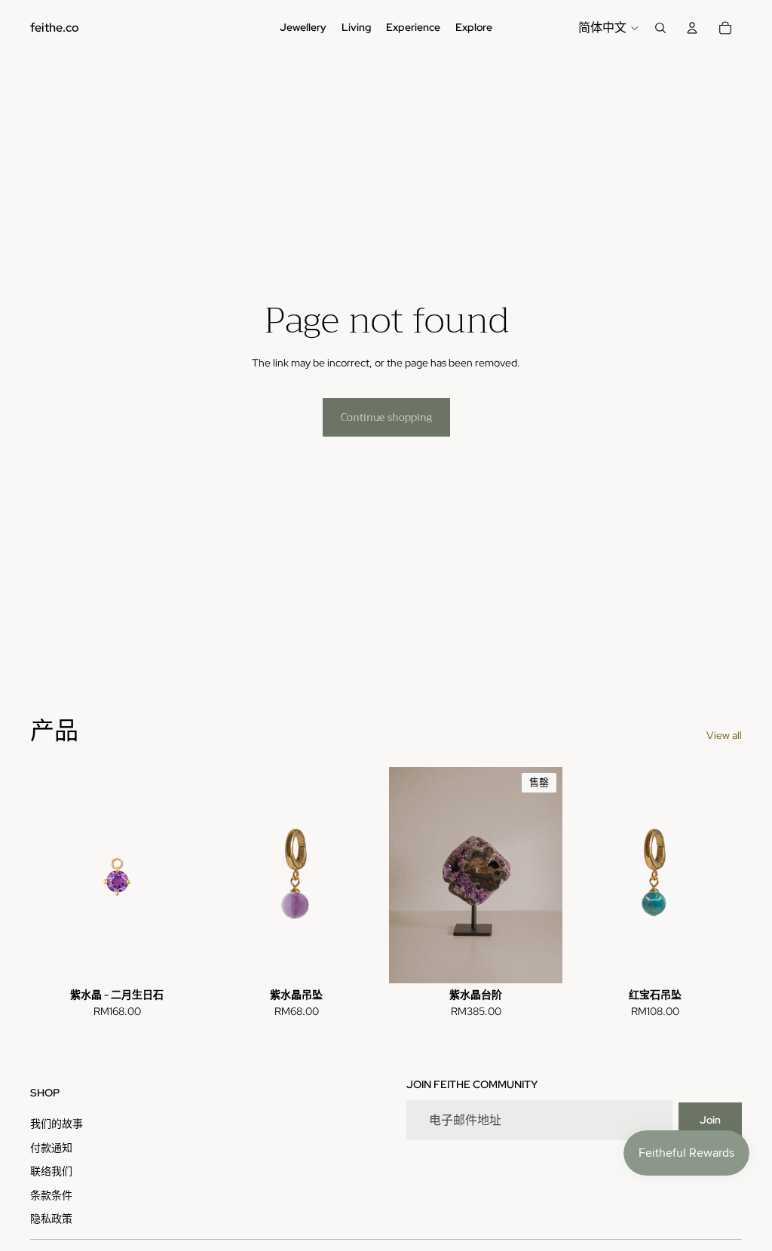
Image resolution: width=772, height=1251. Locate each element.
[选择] (359, 960)
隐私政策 (51, 1218)
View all (724, 735)
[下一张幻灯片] (366, 874)
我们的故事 (56, 1123)
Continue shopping (386, 417)
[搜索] (660, 27)
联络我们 (51, 1171)
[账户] (692, 27)
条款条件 (51, 1195)
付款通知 (51, 1147)
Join (710, 1120)
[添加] (180, 960)
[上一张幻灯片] (226, 874)
